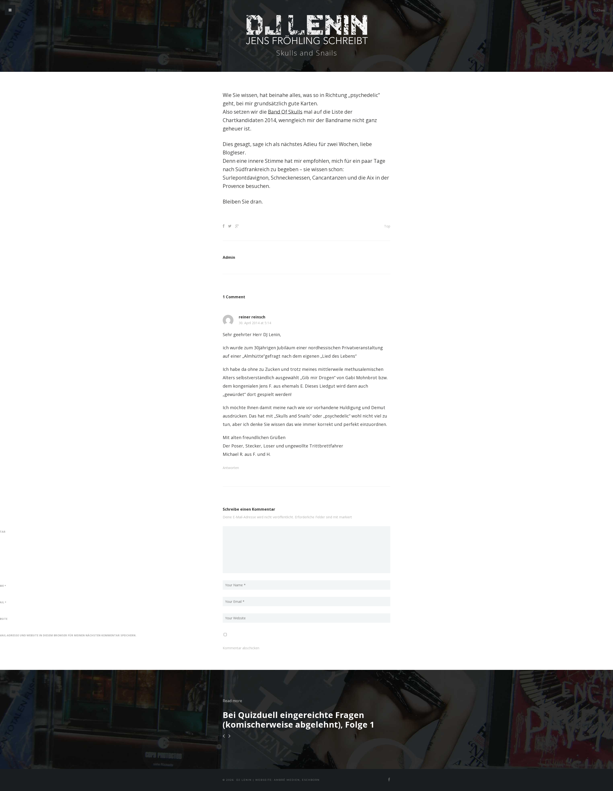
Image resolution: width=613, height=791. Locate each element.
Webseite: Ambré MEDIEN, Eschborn (287, 779)
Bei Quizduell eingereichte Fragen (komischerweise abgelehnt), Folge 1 (298, 719)
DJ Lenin (244, 779)
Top (387, 226)
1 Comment (234, 296)
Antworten (231, 467)
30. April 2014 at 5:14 (255, 323)
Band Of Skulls (285, 111)
